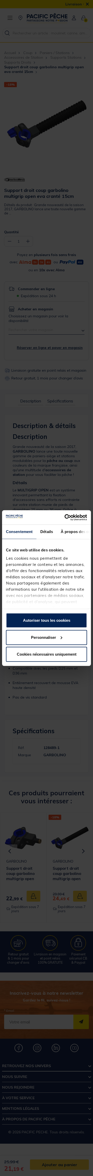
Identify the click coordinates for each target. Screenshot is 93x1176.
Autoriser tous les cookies (46, 620)
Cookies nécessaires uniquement (46, 654)
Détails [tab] (46, 531)
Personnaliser (43, 637)
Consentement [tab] (19, 531)
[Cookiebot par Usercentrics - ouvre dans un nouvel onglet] (65, 517)
